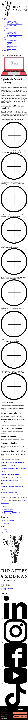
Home (5, 18)
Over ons (6, 39)
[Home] (14, 15)
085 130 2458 (22, 500)
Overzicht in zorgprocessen (9, 480)
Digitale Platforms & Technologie (15, 24)
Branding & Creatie (11, 22)
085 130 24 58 (4, 589)
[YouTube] (15, 683)
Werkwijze (6, 50)
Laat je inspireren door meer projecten (10, 492)
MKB (8, 47)
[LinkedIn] (15, 618)
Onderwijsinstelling (11, 49)
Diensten (6, 19)
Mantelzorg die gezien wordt (10, 474)
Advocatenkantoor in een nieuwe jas (12, 462)
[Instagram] (15, 642)
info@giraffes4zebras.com (7, 588)
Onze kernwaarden (11, 40)
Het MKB (6, 523)
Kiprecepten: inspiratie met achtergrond (13, 468)
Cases (5, 26)
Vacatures (9, 42)
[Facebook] (15, 666)
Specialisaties (7, 44)
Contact (9, 43)
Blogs (5, 51)
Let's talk (6, 28)
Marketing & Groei (11, 25)
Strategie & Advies (11, 21)
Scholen (6, 521)
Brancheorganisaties (12, 46)
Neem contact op (5, 503)
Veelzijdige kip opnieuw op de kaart (12, 486)
